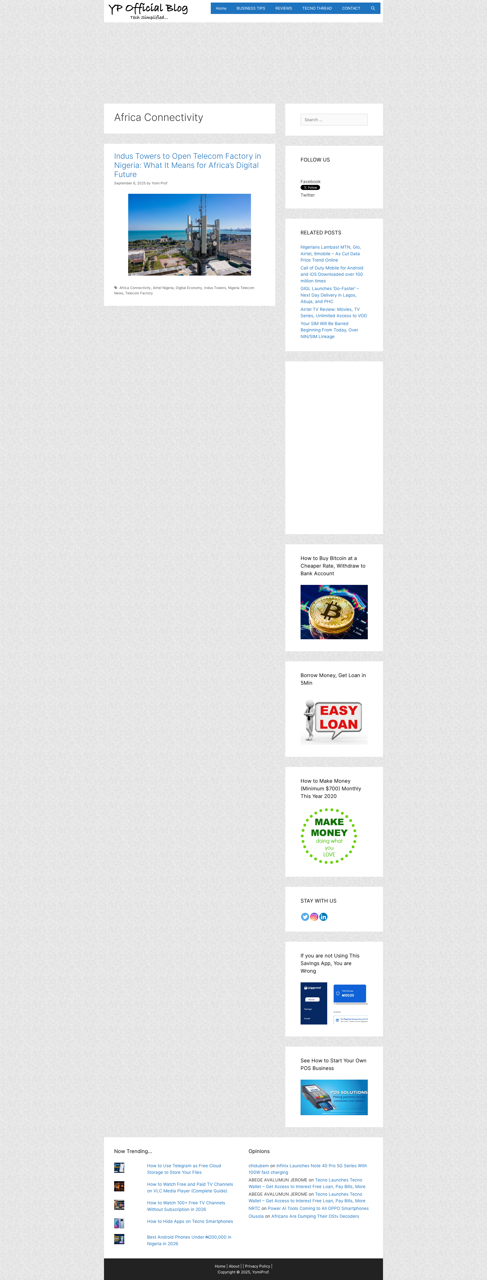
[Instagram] (314, 917)
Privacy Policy (257, 1266)
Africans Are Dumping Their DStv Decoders (315, 1216)
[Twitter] (305, 917)
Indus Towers (215, 288)
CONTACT (351, 8)
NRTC (254, 1208)
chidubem (259, 1165)
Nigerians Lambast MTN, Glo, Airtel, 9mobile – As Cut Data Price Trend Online (331, 254)
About (234, 1266)
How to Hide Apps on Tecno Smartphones (190, 1221)
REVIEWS (283, 8)
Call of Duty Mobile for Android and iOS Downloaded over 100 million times (332, 274)
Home (221, 8)
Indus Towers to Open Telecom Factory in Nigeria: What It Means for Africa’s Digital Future (187, 165)
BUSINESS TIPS (251, 8)
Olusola (256, 1216)
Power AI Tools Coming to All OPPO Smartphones (318, 1208)
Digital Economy (189, 288)
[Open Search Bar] (373, 8)
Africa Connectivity (135, 288)
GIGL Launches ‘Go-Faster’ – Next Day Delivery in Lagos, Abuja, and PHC (330, 295)
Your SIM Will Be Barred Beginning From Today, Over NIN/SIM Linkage (329, 330)
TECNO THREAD (317, 8)
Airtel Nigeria (163, 288)
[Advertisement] (243, 57)
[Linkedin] (323, 917)
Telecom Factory (139, 293)
